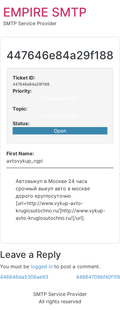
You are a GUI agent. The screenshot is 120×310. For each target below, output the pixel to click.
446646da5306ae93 (24, 277)
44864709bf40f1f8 (98, 277)
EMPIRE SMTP (45, 12)
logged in (42, 266)
